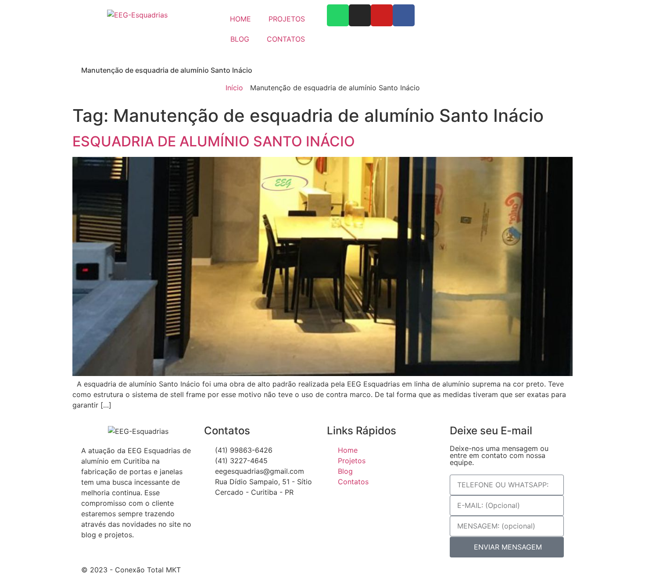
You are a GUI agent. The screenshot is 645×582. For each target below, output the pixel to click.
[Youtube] (382, 15)
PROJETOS (287, 18)
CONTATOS (286, 39)
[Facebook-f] (404, 15)
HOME (240, 18)
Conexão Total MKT (148, 569)
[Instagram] (360, 15)
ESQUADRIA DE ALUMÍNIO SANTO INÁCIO (213, 141)
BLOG (239, 39)
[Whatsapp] (338, 15)
